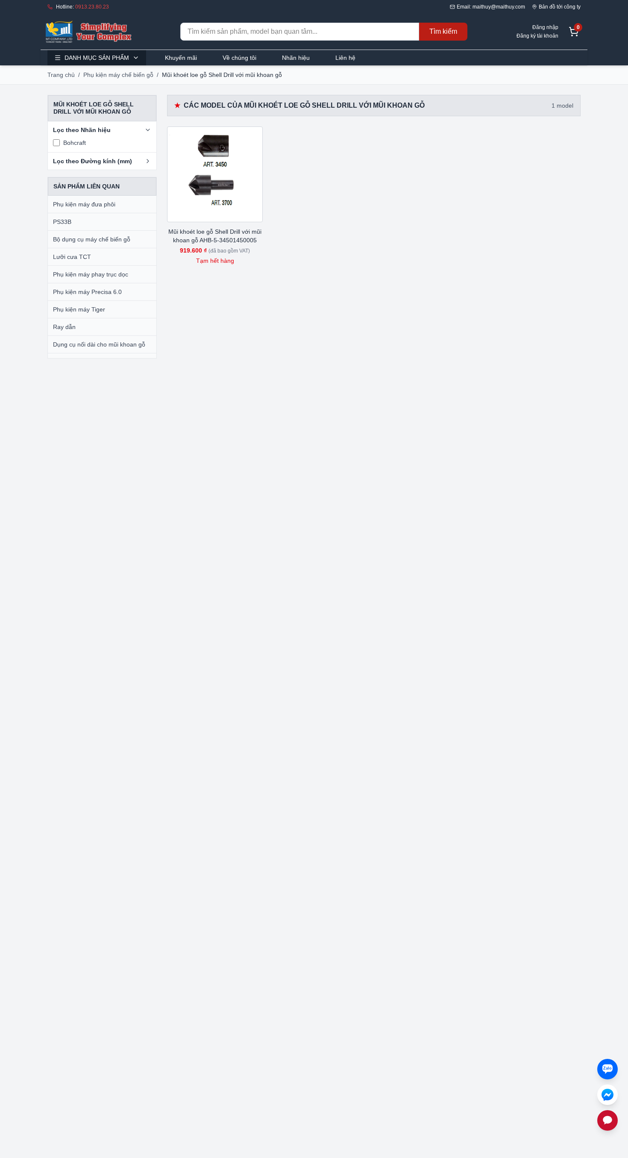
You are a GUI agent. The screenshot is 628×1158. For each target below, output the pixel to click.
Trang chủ (61, 74)
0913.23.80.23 (92, 7)
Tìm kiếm (443, 31)
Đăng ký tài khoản (537, 36)
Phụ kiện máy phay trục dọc (90, 274)
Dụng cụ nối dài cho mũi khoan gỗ (99, 344)
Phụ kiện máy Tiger (79, 309)
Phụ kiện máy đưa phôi (84, 204)
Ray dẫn (64, 326)
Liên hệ (345, 57)
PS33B (62, 221)
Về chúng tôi (239, 57)
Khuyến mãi (181, 57)
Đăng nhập (545, 27)
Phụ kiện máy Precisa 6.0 (87, 291)
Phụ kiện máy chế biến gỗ (118, 74)
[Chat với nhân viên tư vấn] (607, 1120)
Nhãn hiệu (296, 57)
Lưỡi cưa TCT (72, 256)
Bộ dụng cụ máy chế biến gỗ (91, 239)
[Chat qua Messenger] (607, 1095)
